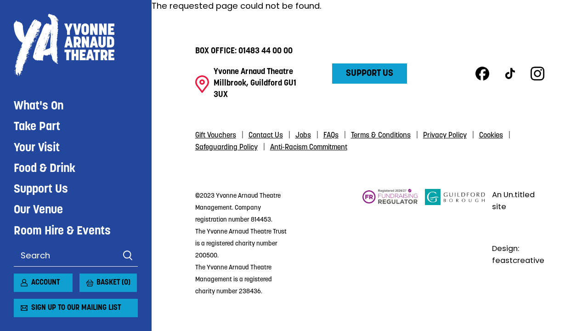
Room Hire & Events (62, 231)
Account (45, 282)
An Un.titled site (513, 200)
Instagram (537, 73)
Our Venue (38, 210)
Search (127, 256)
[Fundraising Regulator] (390, 243)
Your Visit (37, 148)
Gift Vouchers (215, 135)
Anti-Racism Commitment (308, 147)
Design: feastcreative (518, 254)
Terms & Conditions (381, 135)
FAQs (331, 135)
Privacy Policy (445, 135)
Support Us (41, 189)
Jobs (303, 135)
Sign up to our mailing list (76, 308)
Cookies (491, 135)
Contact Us (266, 135)
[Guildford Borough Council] (455, 243)
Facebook (482, 73)
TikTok (510, 73)
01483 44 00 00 (265, 51)
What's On (38, 106)
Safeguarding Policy (226, 147)
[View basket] (84, 279)
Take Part (37, 127)
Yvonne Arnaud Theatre (76, 45)
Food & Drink (44, 169)
